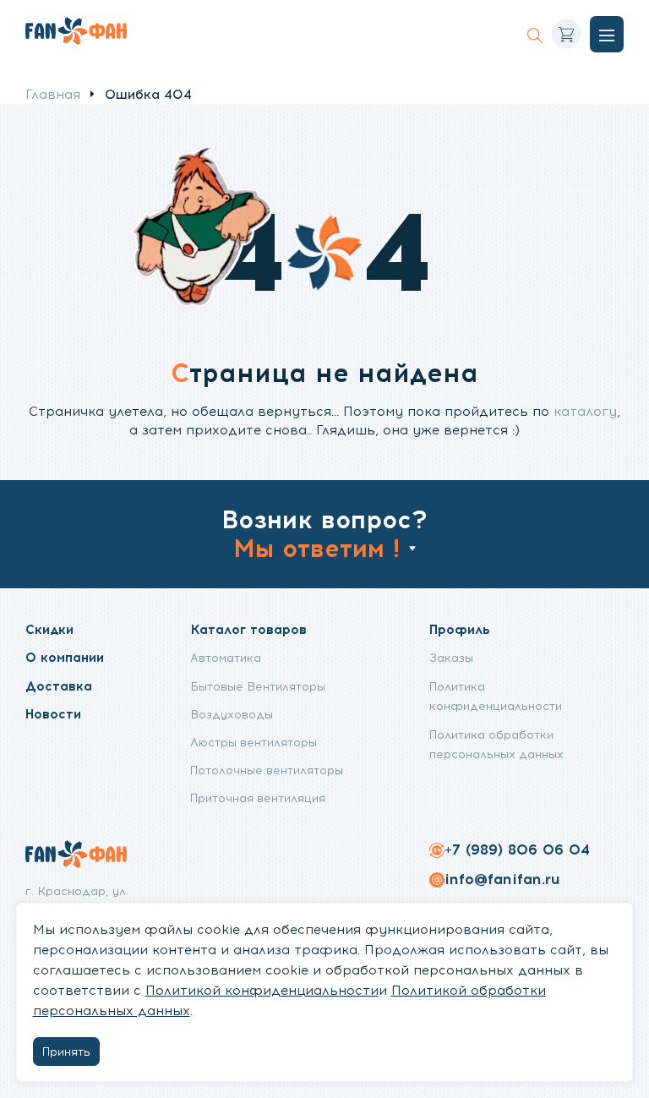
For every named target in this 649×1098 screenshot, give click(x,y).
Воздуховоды (231, 714)
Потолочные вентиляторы (266, 770)
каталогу (585, 411)
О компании (64, 657)
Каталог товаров (248, 629)
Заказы (451, 657)
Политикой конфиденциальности (262, 990)
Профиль (459, 629)
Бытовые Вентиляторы (257, 686)
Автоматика (225, 657)
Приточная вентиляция (257, 798)
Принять (66, 1051)
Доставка (58, 686)
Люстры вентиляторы (253, 742)
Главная (52, 94)
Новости (53, 714)
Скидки (49, 629)
